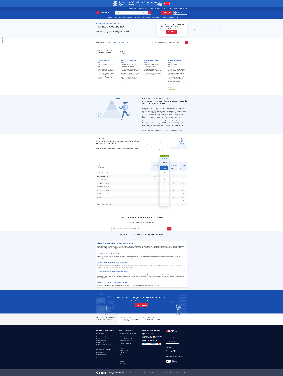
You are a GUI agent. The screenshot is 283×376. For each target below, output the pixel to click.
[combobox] (117, 12)
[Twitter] (166, 351)
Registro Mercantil (100, 352)
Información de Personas (125, 17)
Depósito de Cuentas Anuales (102, 338)
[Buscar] (149, 12)
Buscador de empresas (101, 358)
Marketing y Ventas (139, 17)
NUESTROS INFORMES (110, 42)
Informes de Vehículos (101, 356)
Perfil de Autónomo (155, 164)
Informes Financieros (100, 342)
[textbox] (117, 12)
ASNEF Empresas (123, 352)
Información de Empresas (110, 17)
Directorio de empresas (143, 8)
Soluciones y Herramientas (168, 17)
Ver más (164, 168)
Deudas (121, 359)
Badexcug (122, 361)
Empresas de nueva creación (126, 340)
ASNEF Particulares (124, 350)
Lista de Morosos (123, 356)
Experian (121, 348)
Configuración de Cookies (182, 372)
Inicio (97, 23)
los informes (122, 52)
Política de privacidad (156, 372)
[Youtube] (174, 351)
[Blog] (178, 351)
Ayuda (151, 8)
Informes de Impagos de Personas (103, 344)
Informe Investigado (174, 164)
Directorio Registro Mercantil (126, 338)
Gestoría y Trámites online (152, 17)
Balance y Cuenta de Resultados (103, 337)
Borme (121, 358)
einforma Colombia (180, 337)
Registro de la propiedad (101, 354)
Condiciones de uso (138, 372)
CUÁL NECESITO (120, 42)
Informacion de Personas (104, 23)
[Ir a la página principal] (103, 13)
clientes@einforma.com (129, 318)
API (178, 17)
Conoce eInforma (132, 8)
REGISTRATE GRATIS (141, 305)
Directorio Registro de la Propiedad (127, 337)
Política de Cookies (172, 372)
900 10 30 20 (150, 318)
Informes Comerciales (101, 340)
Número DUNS (123, 363)
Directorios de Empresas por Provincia (128, 333)
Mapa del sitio (165, 372)
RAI (120, 346)
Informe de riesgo (100, 335)
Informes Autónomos (100, 346)
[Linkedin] (171, 351)
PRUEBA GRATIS (167, 12)
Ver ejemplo (164, 165)
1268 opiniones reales (157, 336)
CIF (120, 354)
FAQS (126, 42)
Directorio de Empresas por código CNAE (128, 335)
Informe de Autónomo (164, 159)
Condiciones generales (146, 372)
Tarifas (158, 8)
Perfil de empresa (100, 333)
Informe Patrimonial (183, 164)
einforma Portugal (170, 337)
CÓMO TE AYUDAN (100, 42)
